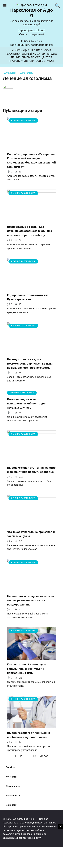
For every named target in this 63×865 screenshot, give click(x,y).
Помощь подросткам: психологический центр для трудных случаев (26, 403)
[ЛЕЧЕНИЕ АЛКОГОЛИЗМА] (31, 147)
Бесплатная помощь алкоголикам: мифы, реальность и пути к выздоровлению (31, 600)
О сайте (10, 767)
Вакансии (11, 805)
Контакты (11, 776)
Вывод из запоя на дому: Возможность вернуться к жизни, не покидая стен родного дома (30, 363)
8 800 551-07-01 (31, 40)
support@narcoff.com (31, 30)
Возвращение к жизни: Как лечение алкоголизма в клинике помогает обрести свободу (29, 231)
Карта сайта (13, 795)
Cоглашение (13, 786)
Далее (44, 755)
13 (34, 755)
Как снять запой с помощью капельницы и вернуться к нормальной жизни (26, 668)
